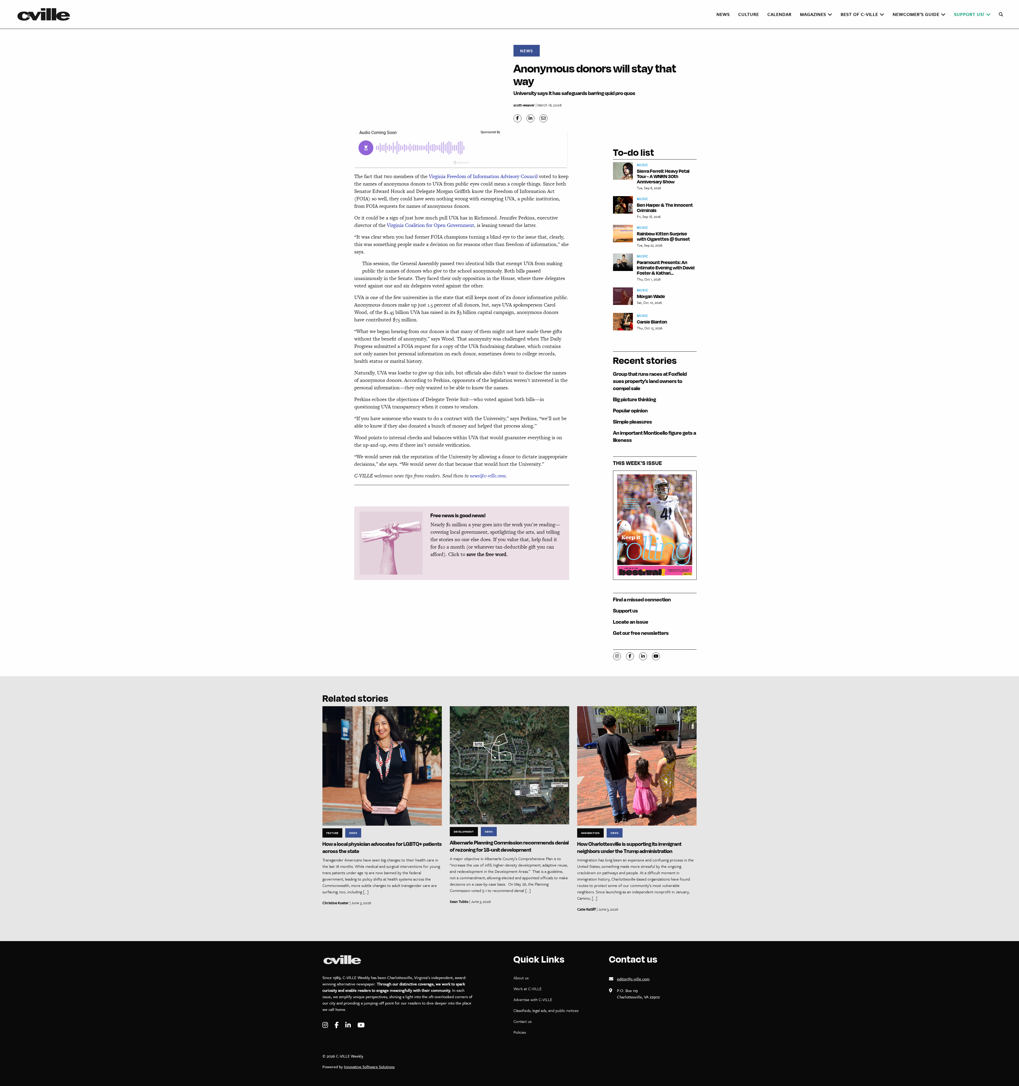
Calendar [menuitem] (779, 14)
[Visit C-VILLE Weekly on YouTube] (361, 1025)
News (526, 51)
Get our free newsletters (641, 633)
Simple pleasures (632, 421)
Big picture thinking (634, 399)
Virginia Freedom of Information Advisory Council (484, 176)
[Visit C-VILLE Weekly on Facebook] (337, 1025)
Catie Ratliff (586, 909)
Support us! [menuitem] (969, 14)
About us (521, 978)
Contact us (522, 1021)
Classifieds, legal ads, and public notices (545, 1010)
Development (464, 831)
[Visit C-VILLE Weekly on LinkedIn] (348, 1025)
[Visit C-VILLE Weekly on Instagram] (325, 1025)
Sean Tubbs (459, 901)
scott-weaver (524, 105)
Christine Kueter (335, 903)
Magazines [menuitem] (813, 14)
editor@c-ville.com (633, 979)
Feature (332, 833)
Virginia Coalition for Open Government (430, 225)
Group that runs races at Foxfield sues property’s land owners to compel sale (650, 380)
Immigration (590, 833)
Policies (519, 1032)
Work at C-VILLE (527, 988)
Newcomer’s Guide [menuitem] (916, 14)
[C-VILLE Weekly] (46, 14)
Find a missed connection (642, 599)
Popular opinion (630, 410)
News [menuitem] (723, 14)
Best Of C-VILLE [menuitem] (859, 14)
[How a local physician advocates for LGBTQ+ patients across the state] (382, 765)
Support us (625, 610)
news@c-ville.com (488, 475)
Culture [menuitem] (748, 14)
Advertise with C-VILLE (532, 999)
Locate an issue (630, 621)
